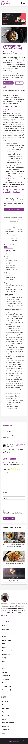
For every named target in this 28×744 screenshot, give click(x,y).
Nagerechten (6, 654)
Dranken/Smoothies (7, 633)
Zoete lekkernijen (7, 690)
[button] (24, 3)
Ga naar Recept (9, 83)
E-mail (5, 498)
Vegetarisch (5, 679)
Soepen (4, 672)
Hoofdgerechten (6, 640)
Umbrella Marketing (15, 741)
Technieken (5, 729)
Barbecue (5, 626)
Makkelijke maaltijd (7, 651)
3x (11, 247)
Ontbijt (4, 658)
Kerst (3, 643)
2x (8, 247)
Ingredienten (5, 712)
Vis (3, 683)
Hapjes (4, 636)
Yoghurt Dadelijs (14, 581)
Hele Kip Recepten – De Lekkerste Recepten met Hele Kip (14, 545)
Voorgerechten (6, 686)
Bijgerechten (5, 629)
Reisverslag (5, 726)
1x (5, 247)
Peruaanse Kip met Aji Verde (14, 563)
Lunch (4, 647)
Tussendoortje (6, 675)
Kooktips (4, 719)
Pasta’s (4, 661)
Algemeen (5, 701)
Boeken (4, 705)
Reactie (5, 472)
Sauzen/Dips (5, 668)
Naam (5, 492)
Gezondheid (5, 708)
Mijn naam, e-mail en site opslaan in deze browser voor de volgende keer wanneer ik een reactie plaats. (12, 514)
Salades (4, 665)
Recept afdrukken (15, 209)
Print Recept (19, 83)
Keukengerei (5, 715)
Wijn (3, 733)
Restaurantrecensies (8, 722)
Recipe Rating (6, 469)
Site (4, 505)
